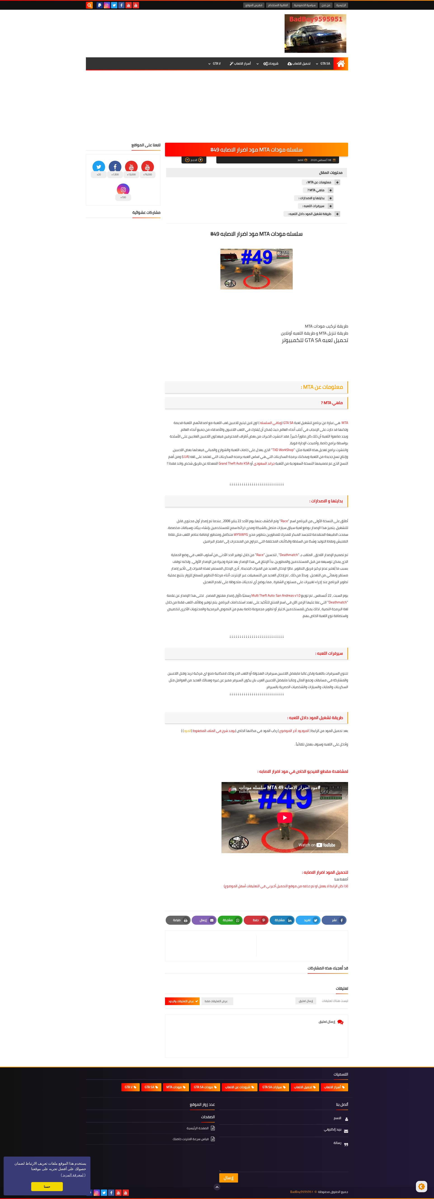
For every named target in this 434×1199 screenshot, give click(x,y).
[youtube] (136, 5)
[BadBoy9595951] (315, 33)
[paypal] (100, 5)
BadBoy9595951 (301, 1192)
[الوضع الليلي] (421, 1186)
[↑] (217, 1187)
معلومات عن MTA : (318, 182)
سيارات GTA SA (272, 1087)
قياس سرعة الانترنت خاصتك (191, 1139)
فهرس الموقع (253, 5)
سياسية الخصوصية (305, 5)
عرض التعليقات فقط (216, 1001)
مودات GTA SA (203, 1087)
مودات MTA (174, 1087)
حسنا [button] (47, 1186)
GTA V (217, 63)
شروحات (273, 63)
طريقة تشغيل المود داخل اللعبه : (309, 214)
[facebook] (121, 5)
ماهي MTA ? (315, 190)
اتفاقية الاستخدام (278, 5)
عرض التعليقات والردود (181, 1001)
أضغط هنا (341, 879)
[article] (213, 946)
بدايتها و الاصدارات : (311, 198)
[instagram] (107, 5)
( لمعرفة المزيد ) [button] (73, 1175)
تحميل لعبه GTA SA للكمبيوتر (315, 340)
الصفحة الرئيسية (198, 1128)
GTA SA (325, 63)
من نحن (326, 5)
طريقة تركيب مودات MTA (326, 326)
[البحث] (89, 5)
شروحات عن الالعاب (237, 1087)
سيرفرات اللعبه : (313, 206)
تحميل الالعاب (301, 63)
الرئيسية (341, 5)
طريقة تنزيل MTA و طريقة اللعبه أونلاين (314, 333)
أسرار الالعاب (242, 63)
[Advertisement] (217, 108)
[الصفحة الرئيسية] (340, 63)
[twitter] (114, 5)
